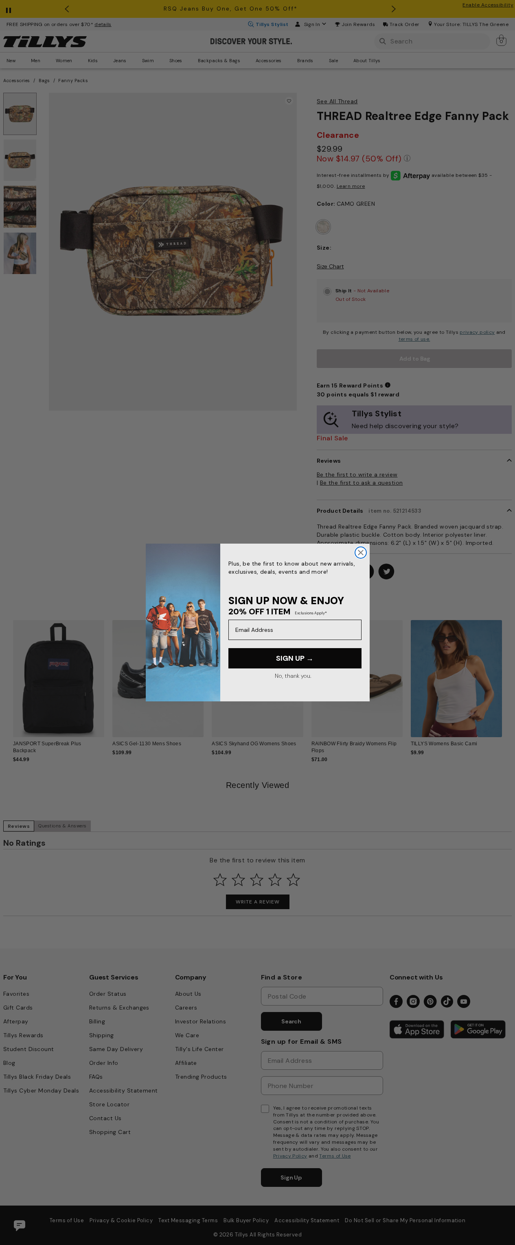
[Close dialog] (360, 552)
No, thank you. (293, 676)
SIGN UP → (294, 658)
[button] (507, 675)
